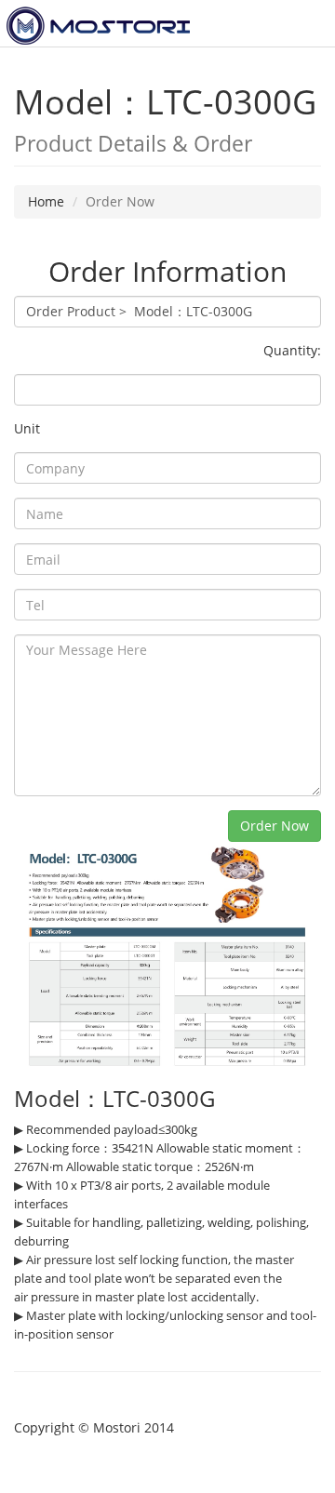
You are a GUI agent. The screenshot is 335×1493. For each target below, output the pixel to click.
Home (46, 201)
